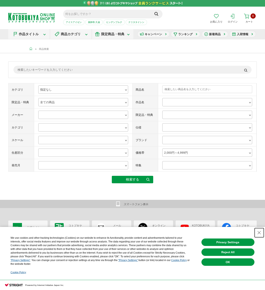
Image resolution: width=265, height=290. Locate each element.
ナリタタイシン (136, 22)
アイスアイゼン (74, 22)
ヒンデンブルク (114, 22)
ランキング (185, 34)
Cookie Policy (179, 260)
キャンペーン (153, 34)
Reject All (228, 252)
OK (228, 262)
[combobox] (83, 89)
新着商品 (215, 34)
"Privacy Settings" (20, 260)
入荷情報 (242, 34)
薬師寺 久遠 (94, 22)
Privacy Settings (227, 242)
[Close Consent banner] (259, 232)
